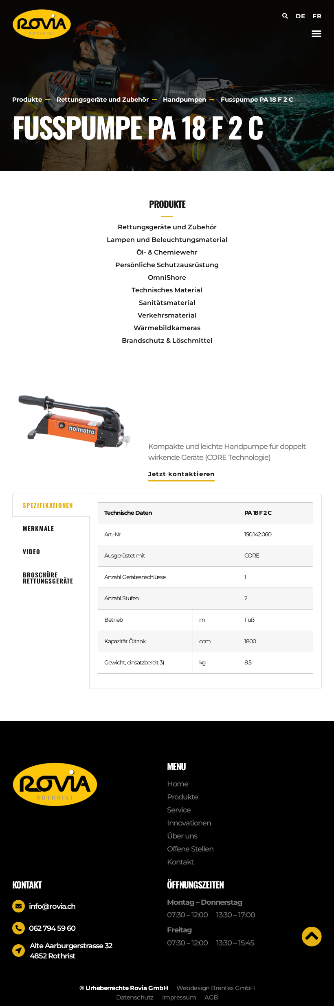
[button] (316, 33)
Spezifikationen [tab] (48, 505)
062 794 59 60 (52, 928)
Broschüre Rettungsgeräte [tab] (48, 577)
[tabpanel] (205, 591)
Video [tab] (31, 551)
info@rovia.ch (52, 906)
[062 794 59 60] (18, 928)
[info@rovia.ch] (18, 906)
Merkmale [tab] (38, 528)
